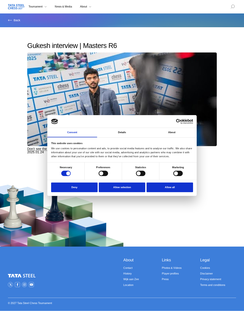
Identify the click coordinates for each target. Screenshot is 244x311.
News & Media (63, 6)
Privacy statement (210, 279)
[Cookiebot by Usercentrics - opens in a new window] (178, 121)
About (83, 6)
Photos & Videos (172, 268)
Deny (74, 187)
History (127, 273)
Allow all (170, 187)
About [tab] (171, 132)
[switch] (103, 173)
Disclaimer (206, 273)
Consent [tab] (72, 132)
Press (165, 279)
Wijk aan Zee (131, 279)
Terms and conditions (212, 285)
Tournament (35, 6)
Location (128, 285)
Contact (127, 268)
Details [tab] (122, 132)
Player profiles (170, 273)
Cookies (205, 268)
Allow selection (122, 187)
